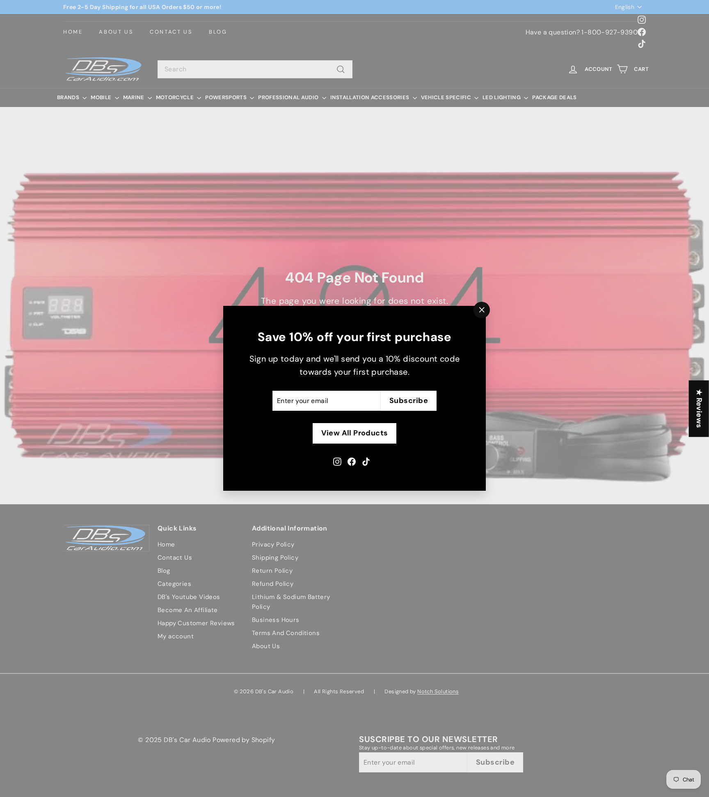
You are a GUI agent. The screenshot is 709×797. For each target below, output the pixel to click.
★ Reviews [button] (699, 408)
